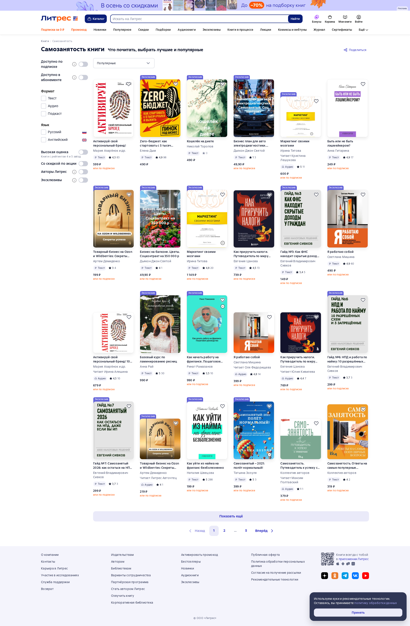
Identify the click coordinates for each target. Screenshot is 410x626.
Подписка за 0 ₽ (52, 30)
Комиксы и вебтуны (292, 30)
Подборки (163, 30)
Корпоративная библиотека (132, 602)
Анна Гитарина (338, 151)
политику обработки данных (375, 603)
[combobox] (199, 19)
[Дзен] (324, 575)
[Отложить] (129, 84)
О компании (50, 555)
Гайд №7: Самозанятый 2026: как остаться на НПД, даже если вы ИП (113, 465)
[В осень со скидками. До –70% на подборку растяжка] (205, 5)
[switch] (83, 64)
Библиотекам (121, 568)
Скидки (143, 30)
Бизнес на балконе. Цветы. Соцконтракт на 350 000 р (160, 254)
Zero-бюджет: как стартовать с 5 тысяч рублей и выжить (155, 143)
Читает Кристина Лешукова (293, 158)
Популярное (122, 30)
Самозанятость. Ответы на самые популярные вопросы (347, 465)
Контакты (48, 561)
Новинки (100, 30)
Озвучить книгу (122, 596)
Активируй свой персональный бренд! (109, 143)
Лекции (265, 30)
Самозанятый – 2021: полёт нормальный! (249, 465)
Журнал (319, 30)
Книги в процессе (240, 30)
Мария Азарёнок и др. (109, 151)
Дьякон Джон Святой (249, 151)
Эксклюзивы (212, 30)
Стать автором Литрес (128, 589)
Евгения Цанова (246, 261)
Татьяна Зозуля (245, 473)
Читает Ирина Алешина (110, 372)
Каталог (99, 19)
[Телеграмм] (345, 575)
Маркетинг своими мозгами (294, 143)
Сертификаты (342, 30)
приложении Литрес (354, 559)
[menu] (124, 63)
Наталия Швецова (200, 473)
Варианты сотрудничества (131, 575)
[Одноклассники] (334, 575)
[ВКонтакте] (355, 575)
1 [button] (214, 530)
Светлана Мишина (341, 257)
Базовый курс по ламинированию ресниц (158, 359)
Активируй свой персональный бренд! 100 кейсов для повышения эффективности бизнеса (112, 359)
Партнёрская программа (129, 582)
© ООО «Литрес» (205, 618)
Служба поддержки (55, 582)
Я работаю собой (340, 252)
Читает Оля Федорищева (252, 367)
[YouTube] (365, 575)
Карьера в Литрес (54, 568)
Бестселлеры (191, 561)
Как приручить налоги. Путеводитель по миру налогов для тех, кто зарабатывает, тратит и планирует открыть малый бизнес (254, 254)
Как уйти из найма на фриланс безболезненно (205, 465)
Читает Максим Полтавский (291, 480)
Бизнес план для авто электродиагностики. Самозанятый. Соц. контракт (250, 143)
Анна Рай (146, 366)
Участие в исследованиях (60, 575)
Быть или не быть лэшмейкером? (340, 143)
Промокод (79, 30)
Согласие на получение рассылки (276, 573)
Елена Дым (148, 151)
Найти (295, 19)
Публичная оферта (265, 555)
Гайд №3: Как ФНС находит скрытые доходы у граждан (299, 254)
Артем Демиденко (106, 261)
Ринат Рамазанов (200, 366)
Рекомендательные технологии (274, 579)
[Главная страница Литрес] (59, 18)
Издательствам (122, 555)
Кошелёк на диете (200, 141)
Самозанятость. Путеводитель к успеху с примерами (299, 465)
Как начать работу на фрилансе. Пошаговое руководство (204, 359)
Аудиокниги (187, 30)
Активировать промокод (199, 555)
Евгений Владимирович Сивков (297, 263)
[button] (265, 531)
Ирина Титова (290, 151)
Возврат (47, 589)
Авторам (117, 561)
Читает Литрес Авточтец (158, 478)
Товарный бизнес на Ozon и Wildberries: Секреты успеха (112, 254)
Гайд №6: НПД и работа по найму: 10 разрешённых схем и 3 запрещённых (347, 359)
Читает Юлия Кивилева (297, 372)
